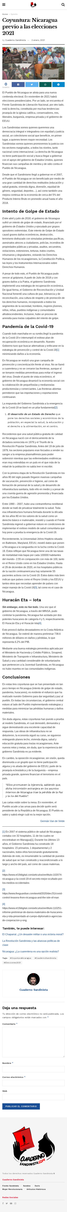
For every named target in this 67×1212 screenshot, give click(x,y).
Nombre (7, 1063)
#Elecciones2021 (12, 963)
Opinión (14, 14)
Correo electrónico (14, 1077)
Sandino (27, 1186)
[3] (35, 587)
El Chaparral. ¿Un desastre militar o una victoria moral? (33, 934)
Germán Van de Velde (52, 821)
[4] (39, 623)
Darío (37, 1186)
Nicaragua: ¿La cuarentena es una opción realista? (30, 951)
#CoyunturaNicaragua (20, 958)
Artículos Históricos (36, 1189)
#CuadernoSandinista (45, 958)
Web (4, 1091)
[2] (56, 407)
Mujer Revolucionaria (12, 1189)
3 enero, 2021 (38, 40)
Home (5, 14)
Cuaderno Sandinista (15, 40)
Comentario (10, 1023)
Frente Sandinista (10, 1186)
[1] (57, 350)
